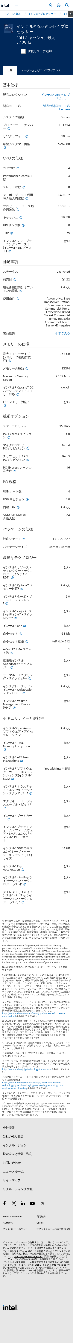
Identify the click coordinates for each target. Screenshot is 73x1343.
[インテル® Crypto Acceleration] (23, 869)
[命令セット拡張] (27, 641)
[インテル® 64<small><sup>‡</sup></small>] (24, 625)
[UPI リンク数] (23, 225)
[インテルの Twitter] (14, 1204)
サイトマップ (12, 1180)
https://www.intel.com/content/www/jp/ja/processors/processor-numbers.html (33, 1015)
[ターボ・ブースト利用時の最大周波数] (27, 198)
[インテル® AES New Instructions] (21, 760)
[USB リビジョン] (27, 499)
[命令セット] (21, 633)
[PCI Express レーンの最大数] (15, 470)
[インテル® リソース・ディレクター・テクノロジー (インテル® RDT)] (12, 577)
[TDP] (12, 233)
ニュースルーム (13, 1171)
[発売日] (15, 279)
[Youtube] (32, 1204)
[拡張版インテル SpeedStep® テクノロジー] (12, 667)
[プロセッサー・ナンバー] (9, 128)
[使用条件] (18, 298)
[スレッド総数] (24, 187)
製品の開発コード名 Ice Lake (56, 107)
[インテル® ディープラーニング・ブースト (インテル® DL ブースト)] (10, 251)
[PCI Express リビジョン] (9, 437)
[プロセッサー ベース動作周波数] (18, 209)
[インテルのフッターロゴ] (10, 1307)
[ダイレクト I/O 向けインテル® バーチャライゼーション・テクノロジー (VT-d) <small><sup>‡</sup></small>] (23, 902)
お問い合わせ (12, 1163)
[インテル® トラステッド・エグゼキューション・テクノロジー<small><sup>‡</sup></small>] (31, 793)
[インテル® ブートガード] (9, 819)
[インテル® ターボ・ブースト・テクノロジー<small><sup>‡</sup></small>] (7, 603)
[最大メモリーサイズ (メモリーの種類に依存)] (10, 360)
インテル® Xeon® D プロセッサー (55, 96)
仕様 (10, 70)
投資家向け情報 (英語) (17, 1154)
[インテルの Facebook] (4, 1204)
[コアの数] (18, 168)
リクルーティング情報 (18, 1189)
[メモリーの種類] (27, 368)
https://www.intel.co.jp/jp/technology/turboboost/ (26, 1069)
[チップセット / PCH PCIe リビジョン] (28, 459)
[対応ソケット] (24, 539)
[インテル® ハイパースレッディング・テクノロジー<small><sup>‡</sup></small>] (16, 617)
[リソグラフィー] (27, 136)
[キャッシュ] (21, 217)
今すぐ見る (62, 333)
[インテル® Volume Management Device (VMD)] (14, 707)
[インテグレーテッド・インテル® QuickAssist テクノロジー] (24, 693)
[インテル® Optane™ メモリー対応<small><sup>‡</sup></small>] (22, 588)
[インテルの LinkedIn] (23, 1204)
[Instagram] (41, 1204)
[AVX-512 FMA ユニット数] (12, 652)
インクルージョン (15, 1145)
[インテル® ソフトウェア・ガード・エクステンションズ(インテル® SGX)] (12, 778)
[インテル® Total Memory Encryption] (5, 749)
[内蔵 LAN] (18, 507)
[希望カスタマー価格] (5, 147)
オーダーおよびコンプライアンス (41, 70)
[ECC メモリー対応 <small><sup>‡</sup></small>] (5, 405)
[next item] (70, 14)
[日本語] (58, 5)
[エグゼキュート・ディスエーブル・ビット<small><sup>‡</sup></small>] (5, 807)
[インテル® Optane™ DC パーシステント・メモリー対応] (18, 394)
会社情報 (9, 1128)
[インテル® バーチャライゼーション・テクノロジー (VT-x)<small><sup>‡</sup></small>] (25, 884)
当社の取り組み (13, 1136)
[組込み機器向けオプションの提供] (21, 290)
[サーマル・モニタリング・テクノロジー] (30, 678)
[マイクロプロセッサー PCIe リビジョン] (28, 448)
